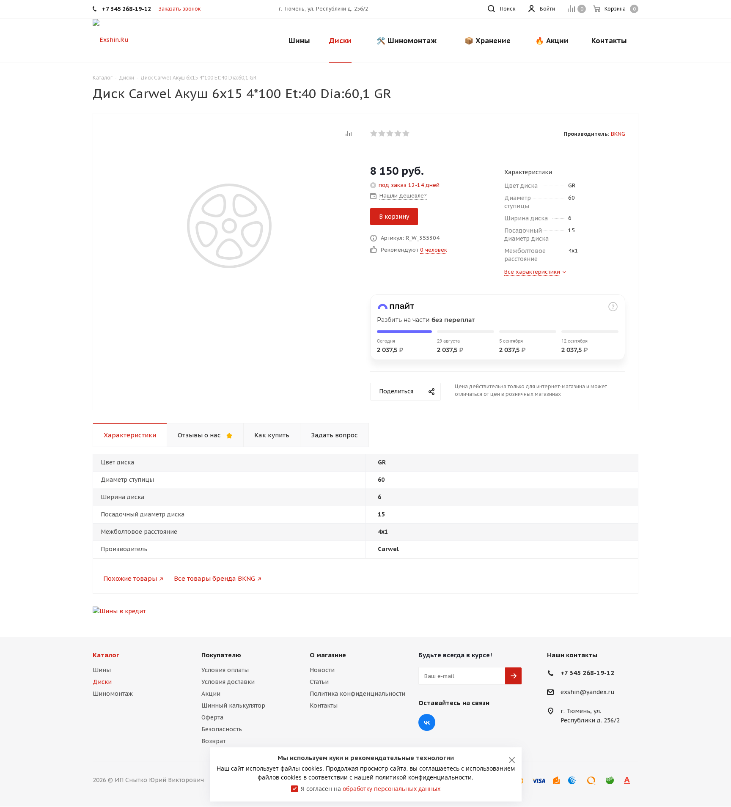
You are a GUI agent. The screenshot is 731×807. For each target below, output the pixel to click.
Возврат (213, 741)
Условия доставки (228, 682)
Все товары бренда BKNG (214, 578)
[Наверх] (690, 617)
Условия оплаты (225, 670)
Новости (322, 670)
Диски (102, 682)
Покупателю (221, 655)
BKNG (618, 133)
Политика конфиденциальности (357, 693)
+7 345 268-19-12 (587, 673)
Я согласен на (370, 789)
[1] (374, 133)
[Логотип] (111, 39)
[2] (382, 133)
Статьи (319, 682)
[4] (398, 133)
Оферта (212, 717)
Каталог (106, 655)
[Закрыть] (512, 760)
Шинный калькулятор (233, 705)
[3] (390, 133)
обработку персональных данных (391, 789)
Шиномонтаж (113, 693)
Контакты (324, 705)
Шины (102, 670)
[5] (406, 133)
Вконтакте (426, 722)
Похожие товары (130, 578)
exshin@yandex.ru (588, 692)
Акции (210, 693)
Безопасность (221, 729)
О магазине (328, 655)
